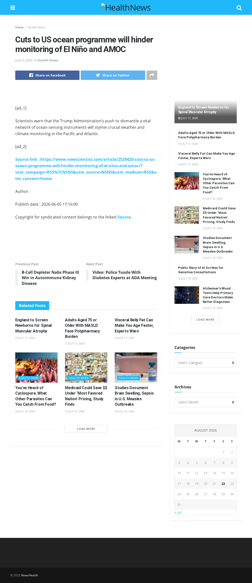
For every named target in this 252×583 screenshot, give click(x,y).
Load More (86, 429)
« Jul (178, 512)
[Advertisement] (86, 96)
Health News (36, 27)
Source (124, 217)
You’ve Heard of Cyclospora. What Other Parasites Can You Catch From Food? (219, 183)
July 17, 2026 (26, 338)
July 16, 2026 (26, 411)
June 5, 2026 (23, 60)
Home (19, 27)
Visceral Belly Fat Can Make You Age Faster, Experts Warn (134, 325)
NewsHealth (29, 575)
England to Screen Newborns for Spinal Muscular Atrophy (33, 325)
